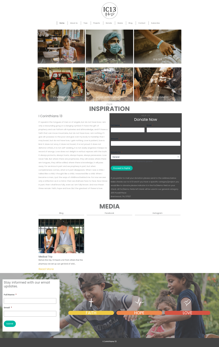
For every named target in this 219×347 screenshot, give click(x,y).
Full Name (116, 125)
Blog (130, 23)
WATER (157, 59)
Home (62, 23)
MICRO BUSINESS (157, 97)
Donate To (116, 152)
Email (150, 125)
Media (120, 23)
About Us (74, 23)
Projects (96, 23)
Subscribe (155, 23)
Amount (115, 138)
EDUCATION (61, 59)
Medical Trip (45, 256)
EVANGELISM (61, 97)
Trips (86, 23)
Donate (109, 23)
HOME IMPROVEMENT (109, 97)
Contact (141, 23)
